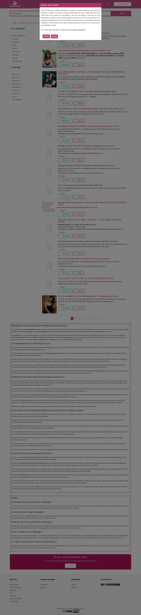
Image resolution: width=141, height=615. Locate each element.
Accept (54, 36)
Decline (46, 36)
